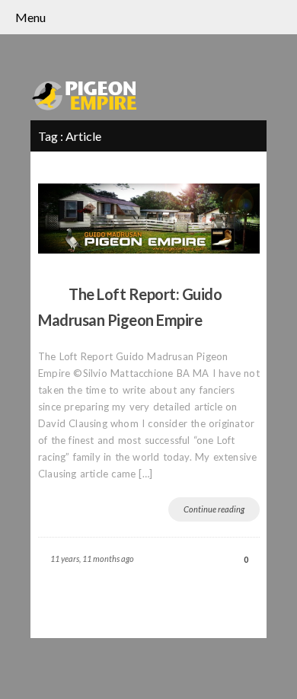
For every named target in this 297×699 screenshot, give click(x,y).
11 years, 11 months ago (92, 558)
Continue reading (214, 509)
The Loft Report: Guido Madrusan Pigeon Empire (130, 307)
